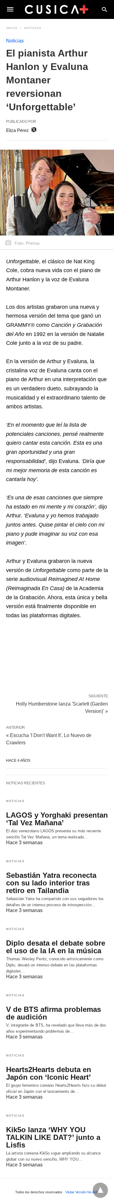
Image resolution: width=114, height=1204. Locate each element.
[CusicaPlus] (56, 9)
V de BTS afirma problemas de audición (53, 1013)
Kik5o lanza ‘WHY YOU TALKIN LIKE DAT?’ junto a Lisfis (53, 1137)
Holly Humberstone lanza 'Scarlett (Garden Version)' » (62, 707)
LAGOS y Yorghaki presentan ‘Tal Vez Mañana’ (57, 819)
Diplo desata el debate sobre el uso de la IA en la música (55, 947)
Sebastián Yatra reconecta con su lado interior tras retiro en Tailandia (51, 883)
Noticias (32, 28)
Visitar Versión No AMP (82, 1192)
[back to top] (100, 1190)
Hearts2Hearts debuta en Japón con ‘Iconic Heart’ (48, 1073)
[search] (104, 9)
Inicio (11, 28)
